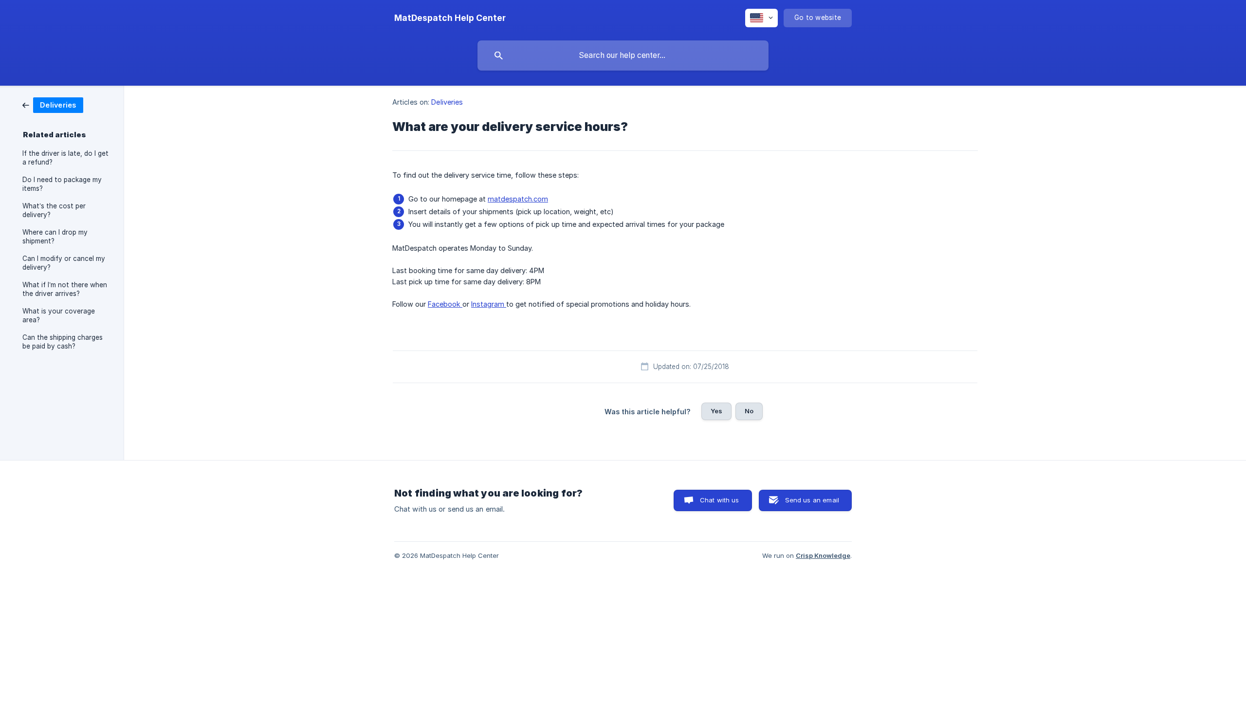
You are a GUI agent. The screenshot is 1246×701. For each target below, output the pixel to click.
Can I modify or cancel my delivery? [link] (63, 263)
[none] (450, 18)
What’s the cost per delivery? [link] (54, 210)
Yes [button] (716, 411)
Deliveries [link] (447, 102)
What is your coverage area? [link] (58, 315)
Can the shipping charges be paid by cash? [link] (62, 341)
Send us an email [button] (812, 500)
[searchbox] (623, 55)
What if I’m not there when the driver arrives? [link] (64, 289)
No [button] (749, 411)
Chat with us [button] (719, 500)
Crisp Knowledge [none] (823, 555)
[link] (52, 104)
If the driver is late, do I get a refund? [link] (65, 157)
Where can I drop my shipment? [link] (55, 236)
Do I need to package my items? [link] (62, 184)
